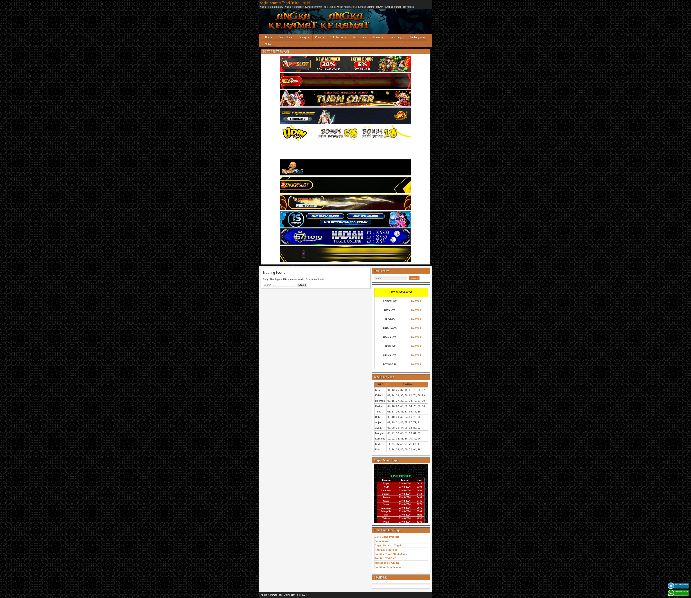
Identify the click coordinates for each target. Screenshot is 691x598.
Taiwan (377, 37)
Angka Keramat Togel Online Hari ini (285, 3)
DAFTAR (416, 301)
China (318, 37)
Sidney (302, 37)
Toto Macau (337, 37)
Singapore (358, 37)
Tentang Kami (417, 37)
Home (268, 37)
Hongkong (395, 37)
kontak (268, 43)
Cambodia (284, 37)
